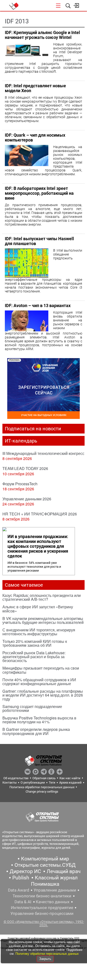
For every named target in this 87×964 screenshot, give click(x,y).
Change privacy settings (42, 791)
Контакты (9, 782)
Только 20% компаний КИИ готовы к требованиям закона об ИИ (34, 643)
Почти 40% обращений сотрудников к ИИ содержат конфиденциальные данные (39, 681)
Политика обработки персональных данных (41, 787)
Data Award (18, 890)
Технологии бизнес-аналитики (42, 895)
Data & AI (22, 901)
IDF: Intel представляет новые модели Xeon (35, 88)
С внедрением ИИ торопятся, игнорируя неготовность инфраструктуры (38, 632)
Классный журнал (56, 878)
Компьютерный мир (45, 859)
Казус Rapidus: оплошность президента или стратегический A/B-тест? (41, 597)
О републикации (33, 782)
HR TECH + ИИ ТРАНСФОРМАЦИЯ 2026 (39, 514)
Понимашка (45, 884)
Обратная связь (44, 778)
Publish (20, 878)
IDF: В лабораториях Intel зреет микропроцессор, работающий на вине (39, 193)
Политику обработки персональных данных (47, 953)
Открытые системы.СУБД (45, 865)
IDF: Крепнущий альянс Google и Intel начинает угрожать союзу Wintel (42, 35)
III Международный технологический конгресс (43, 453)
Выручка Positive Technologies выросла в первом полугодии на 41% (39, 720)
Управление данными (55, 890)
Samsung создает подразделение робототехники (32, 708)
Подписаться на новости (33, 429)
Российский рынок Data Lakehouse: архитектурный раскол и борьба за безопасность (33, 656)
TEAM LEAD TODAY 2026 (25, 468)
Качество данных (52, 901)
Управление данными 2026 (26, 499)
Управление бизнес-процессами (41, 913)
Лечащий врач (63, 871)
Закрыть (45, 959)
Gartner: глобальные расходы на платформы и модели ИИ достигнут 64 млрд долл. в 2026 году (42, 695)
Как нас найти (69, 778)
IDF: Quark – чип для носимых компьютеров (35, 137)
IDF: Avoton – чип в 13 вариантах (38, 305)
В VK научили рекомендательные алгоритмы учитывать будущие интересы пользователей (43, 620)
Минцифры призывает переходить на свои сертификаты (40, 670)
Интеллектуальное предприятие (42, 907)
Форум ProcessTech (19, 483)
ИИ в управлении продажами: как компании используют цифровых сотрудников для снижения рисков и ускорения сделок (37, 546)
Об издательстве (16, 778)
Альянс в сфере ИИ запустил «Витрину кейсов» (37, 608)
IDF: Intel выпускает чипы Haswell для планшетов (39, 241)
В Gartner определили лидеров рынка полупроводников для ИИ (36, 731)
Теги (52, 782)
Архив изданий (70, 782)
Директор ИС (25, 871)
